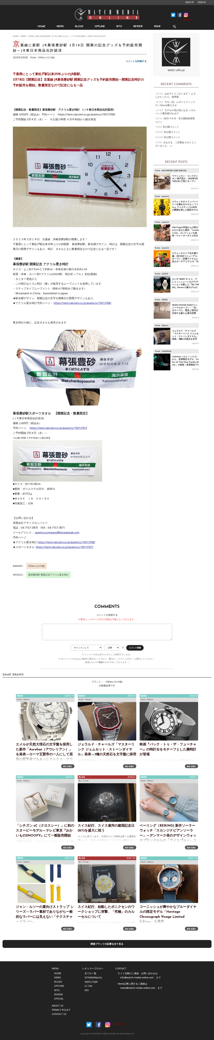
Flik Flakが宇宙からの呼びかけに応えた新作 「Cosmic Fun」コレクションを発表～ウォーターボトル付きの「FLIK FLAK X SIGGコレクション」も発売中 (185, 234)
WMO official (176, 70)
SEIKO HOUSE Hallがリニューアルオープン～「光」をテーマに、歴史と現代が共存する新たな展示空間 (185, 309)
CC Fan (85, 780)
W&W (157, 26)
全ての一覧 (90, 973)
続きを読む (67, 766)
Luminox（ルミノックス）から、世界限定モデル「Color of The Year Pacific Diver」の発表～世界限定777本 (185, 362)
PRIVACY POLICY (61, 1009)
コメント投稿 (135, 648)
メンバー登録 (96, 662)
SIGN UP (189, 3)
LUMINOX (166, 351)
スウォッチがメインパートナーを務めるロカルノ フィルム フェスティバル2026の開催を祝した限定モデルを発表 (185, 207)
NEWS (60, 26)
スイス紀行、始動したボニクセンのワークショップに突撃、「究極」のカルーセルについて (106, 912)
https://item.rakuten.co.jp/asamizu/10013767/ (58, 428)
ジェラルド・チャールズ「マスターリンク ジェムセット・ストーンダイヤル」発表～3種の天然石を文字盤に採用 (185, 336)
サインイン (105, 654)
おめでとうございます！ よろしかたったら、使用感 (175, 95)
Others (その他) (46, 57)
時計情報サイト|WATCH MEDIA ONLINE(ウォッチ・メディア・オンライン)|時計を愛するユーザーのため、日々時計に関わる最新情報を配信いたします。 (107, 14)
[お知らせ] (187, 20)
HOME (41, 26)
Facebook (173, 15)
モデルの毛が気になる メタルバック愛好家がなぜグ (175, 112)
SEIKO (165, 299)
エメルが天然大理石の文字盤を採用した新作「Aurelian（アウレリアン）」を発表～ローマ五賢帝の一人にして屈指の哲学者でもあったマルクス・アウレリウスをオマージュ (44, 754)
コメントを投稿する (136, 61)
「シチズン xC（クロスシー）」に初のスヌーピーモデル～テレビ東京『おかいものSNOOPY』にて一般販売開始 (45, 830)
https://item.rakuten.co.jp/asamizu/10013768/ (82, 303)
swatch (165, 196)
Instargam (107, 1024)
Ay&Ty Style (91, 981)
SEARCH (174, 26)
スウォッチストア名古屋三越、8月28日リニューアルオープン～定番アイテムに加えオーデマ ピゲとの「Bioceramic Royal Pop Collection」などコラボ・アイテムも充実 (185, 261)
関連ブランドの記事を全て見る (107, 943)
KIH (87, 990)
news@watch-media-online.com (137, 987)
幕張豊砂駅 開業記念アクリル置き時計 (48, 574)
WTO (119, 26)
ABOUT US (57, 1005)
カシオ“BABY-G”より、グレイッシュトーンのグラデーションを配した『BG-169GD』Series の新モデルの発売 (185, 284)
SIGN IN (202, 3)
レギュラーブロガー (92, 968)
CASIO (165, 273)
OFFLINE (100, 26)
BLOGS (79, 26)
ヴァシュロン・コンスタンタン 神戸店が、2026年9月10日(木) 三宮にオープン (185, 178)
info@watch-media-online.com (137, 977)
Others (165, 325)
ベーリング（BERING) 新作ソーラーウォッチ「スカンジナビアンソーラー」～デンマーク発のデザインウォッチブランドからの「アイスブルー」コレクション (168, 835)
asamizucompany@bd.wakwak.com (57, 532)
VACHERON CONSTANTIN (174, 170)
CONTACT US (59, 1014)
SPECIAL (59, 998)
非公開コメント (171, 126)
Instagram (186, 15)
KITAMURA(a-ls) (93, 977)
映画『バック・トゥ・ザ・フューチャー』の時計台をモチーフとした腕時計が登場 (168, 749)
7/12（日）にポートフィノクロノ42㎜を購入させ (175, 103)
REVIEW (138, 26)
